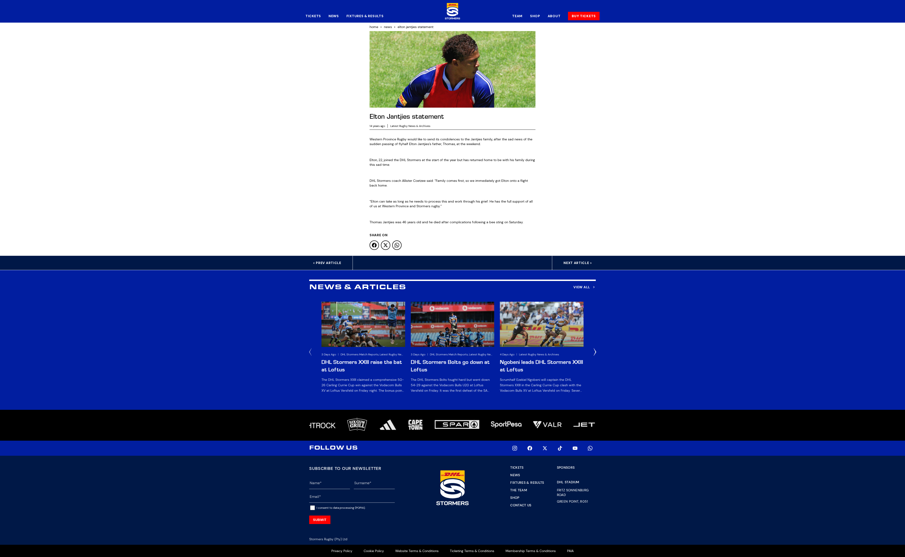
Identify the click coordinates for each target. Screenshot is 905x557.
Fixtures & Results (365, 16)
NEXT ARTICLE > (578, 263)
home (374, 27)
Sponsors (566, 467)
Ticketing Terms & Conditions (472, 551)
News (334, 16)
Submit (320, 520)
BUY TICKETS (584, 16)
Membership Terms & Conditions (531, 551)
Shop (535, 16)
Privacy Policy (341, 551)
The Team (518, 490)
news (388, 27)
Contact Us (520, 505)
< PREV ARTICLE (327, 263)
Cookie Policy (374, 551)
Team (517, 16)
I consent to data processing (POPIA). (341, 508)
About (554, 16)
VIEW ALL (581, 287)
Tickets (313, 16)
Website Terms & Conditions (417, 551)
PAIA (570, 551)
